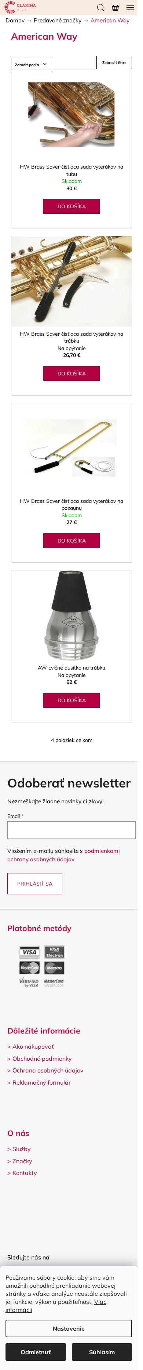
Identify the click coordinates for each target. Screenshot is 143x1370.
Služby (21, 1149)
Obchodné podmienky (42, 1058)
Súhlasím (102, 1352)
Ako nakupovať (33, 1046)
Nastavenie (69, 1328)
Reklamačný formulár (41, 1082)
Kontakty (24, 1172)
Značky (22, 1161)
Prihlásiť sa (34, 883)
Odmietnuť (36, 1352)
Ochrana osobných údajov (48, 1070)
